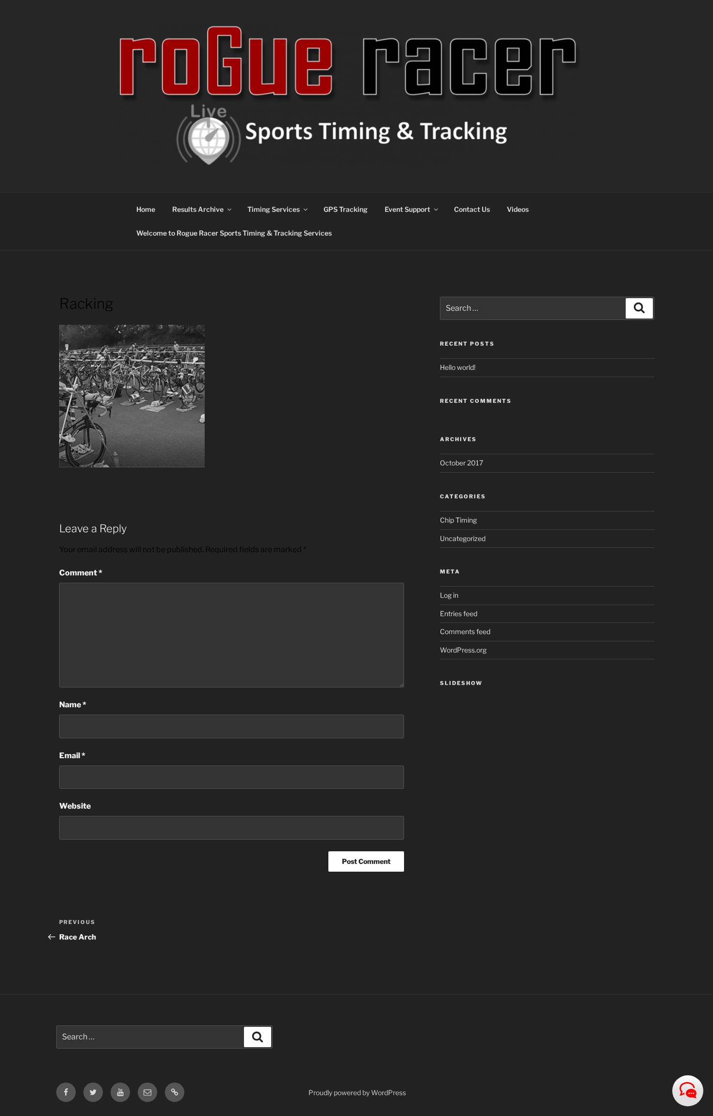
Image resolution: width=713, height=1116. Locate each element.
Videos (518, 209)
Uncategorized (463, 538)
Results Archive (198, 209)
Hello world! (457, 367)
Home (145, 209)
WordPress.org (463, 650)
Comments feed (465, 631)
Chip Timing (458, 520)
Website (75, 806)
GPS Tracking (346, 209)
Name (72, 704)
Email (72, 755)
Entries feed (458, 613)
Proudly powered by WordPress (357, 1092)
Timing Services (273, 209)
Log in (449, 595)
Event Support (407, 209)
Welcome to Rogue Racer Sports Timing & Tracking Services (234, 233)
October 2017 (461, 463)
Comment (80, 572)
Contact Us (472, 209)
